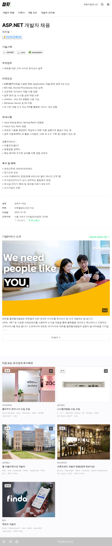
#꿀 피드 (33, 12)
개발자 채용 (8, 12)
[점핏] (6, 4)
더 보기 (54, 337)
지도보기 (21, 220)
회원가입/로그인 (91, 4)
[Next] (105, 281)
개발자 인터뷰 (48, 12)
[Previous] (6, 281)
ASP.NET (8, 84)
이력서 (21, 12)
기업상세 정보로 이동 (98, 236)
